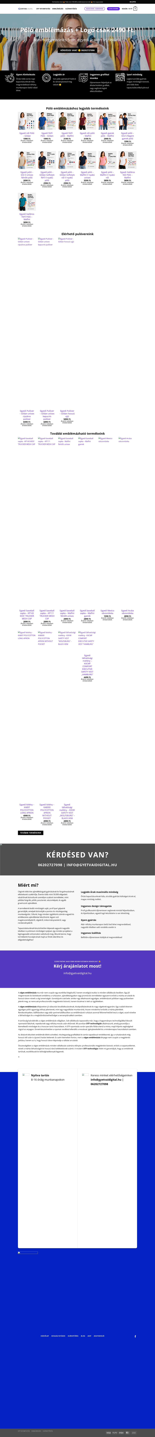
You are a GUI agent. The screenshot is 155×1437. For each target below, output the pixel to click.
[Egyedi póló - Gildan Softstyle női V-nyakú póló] (67, 160)
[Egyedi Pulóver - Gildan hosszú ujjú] (67, 322)
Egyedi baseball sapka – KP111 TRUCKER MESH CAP (47, 614)
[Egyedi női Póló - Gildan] (27, 121)
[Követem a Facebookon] (135, 1336)
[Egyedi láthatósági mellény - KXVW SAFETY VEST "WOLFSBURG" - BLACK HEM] (67, 716)
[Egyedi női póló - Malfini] (87, 121)
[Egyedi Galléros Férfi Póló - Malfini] (27, 202)
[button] (133, 2)
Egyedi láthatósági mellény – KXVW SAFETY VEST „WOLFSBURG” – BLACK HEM (67, 811)
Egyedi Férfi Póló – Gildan (47, 134)
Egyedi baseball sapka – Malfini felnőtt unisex (67, 613)
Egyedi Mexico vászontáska (107, 612)
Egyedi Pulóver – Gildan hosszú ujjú (67, 413)
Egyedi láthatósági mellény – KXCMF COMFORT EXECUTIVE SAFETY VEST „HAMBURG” (87, 665)
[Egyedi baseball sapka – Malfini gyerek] (87, 522)
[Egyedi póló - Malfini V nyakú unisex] (87, 160)
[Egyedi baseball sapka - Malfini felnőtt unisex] (67, 522)
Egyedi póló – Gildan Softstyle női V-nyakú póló (67, 176)
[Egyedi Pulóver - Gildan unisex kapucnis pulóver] (47, 322)
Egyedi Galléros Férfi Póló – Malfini (27, 217)
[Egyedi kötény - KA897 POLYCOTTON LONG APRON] (27, 716)
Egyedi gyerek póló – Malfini (107, 134)
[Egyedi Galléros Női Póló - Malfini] (128, 160)
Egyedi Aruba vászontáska (127, 612)
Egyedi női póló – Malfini (87, 134)
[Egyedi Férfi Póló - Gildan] (47, 121)
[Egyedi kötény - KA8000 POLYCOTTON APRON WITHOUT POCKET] (47, 716)
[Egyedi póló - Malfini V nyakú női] (107, 160)
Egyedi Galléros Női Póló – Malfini (127, 175)
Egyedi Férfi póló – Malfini (67, 134)
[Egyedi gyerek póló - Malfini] (107, 121)
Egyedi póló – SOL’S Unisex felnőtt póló (27, 175)
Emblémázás (57, 9)
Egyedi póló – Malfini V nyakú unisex (87, 175)
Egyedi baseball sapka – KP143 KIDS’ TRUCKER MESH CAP (26, 614)
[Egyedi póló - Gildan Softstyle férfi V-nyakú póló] (47, 160)
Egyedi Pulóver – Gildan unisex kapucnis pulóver (47, 414)
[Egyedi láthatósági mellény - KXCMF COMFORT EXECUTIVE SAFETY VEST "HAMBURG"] (87, 641)
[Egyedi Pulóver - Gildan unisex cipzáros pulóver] (27, 322)
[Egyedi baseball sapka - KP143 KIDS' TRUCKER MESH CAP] (27, 522)
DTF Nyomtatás (43, 9)
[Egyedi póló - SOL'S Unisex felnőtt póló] (27, 160)
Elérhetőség (71, 9)
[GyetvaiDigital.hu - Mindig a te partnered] (25, 9)
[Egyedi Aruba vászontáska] (128, 522)
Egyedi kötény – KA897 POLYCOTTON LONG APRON (27, 808)
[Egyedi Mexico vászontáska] (107, 522)
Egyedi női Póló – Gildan (27, 134)
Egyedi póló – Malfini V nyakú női (107, 175)
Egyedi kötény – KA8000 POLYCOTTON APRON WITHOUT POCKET (47, 811)
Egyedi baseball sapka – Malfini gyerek (87, 613)
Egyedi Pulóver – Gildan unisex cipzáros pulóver (27, 414)
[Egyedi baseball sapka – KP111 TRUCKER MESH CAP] (47, 522)
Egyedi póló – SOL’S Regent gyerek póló (127, 136)
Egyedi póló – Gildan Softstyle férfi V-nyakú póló (46, 176)
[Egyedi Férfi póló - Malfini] (67, 121)
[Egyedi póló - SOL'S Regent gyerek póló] (128, 121)
